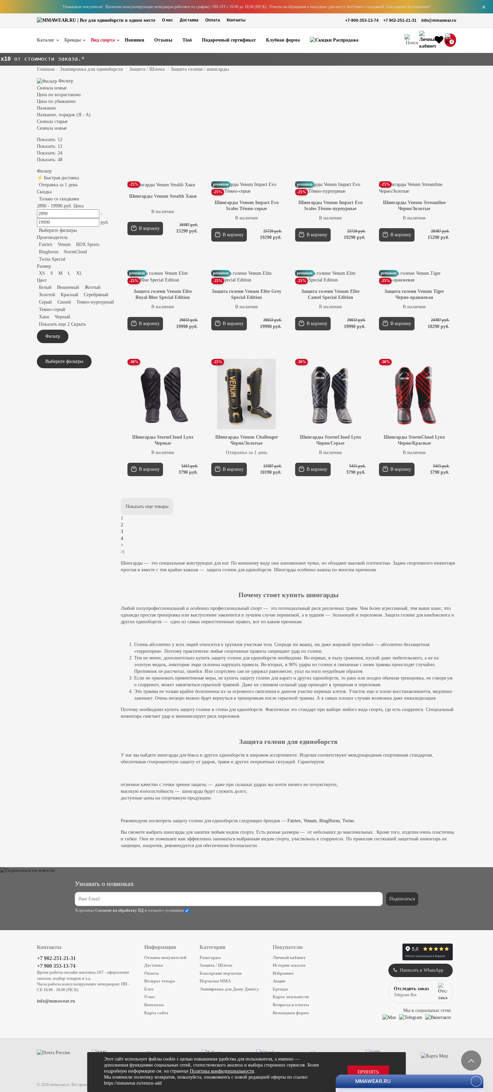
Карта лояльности (291, 996)
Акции (279, 980)
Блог (149, 988)
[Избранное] (439, 40)
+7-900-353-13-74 (362, 20)
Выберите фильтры (58, 230)
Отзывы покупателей (165, 957)
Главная (46, 69)
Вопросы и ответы (291, 1004)
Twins (348, 820)
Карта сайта (156, 1012)
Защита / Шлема (216, 965)
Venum (310, 820)
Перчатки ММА (215, 980)
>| (122, 551)
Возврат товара (159, 980)
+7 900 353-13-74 (56, 966)
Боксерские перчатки (220, 973)
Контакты (236, 20)
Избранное (283, 973)
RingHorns (329, 820)
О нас (167, 20)
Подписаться (402, 898)
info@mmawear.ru (438, 20)
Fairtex (294, 820)
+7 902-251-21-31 (400, 20)
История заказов (289, 965)
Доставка (189, 20)
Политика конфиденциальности (222, 1071)
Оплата (212, 20)
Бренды (280, 988)
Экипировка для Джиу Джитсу (229, 988)
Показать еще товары (147, 506)
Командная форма (291, 1012)
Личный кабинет (289, 957)
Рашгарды (210, 957)
